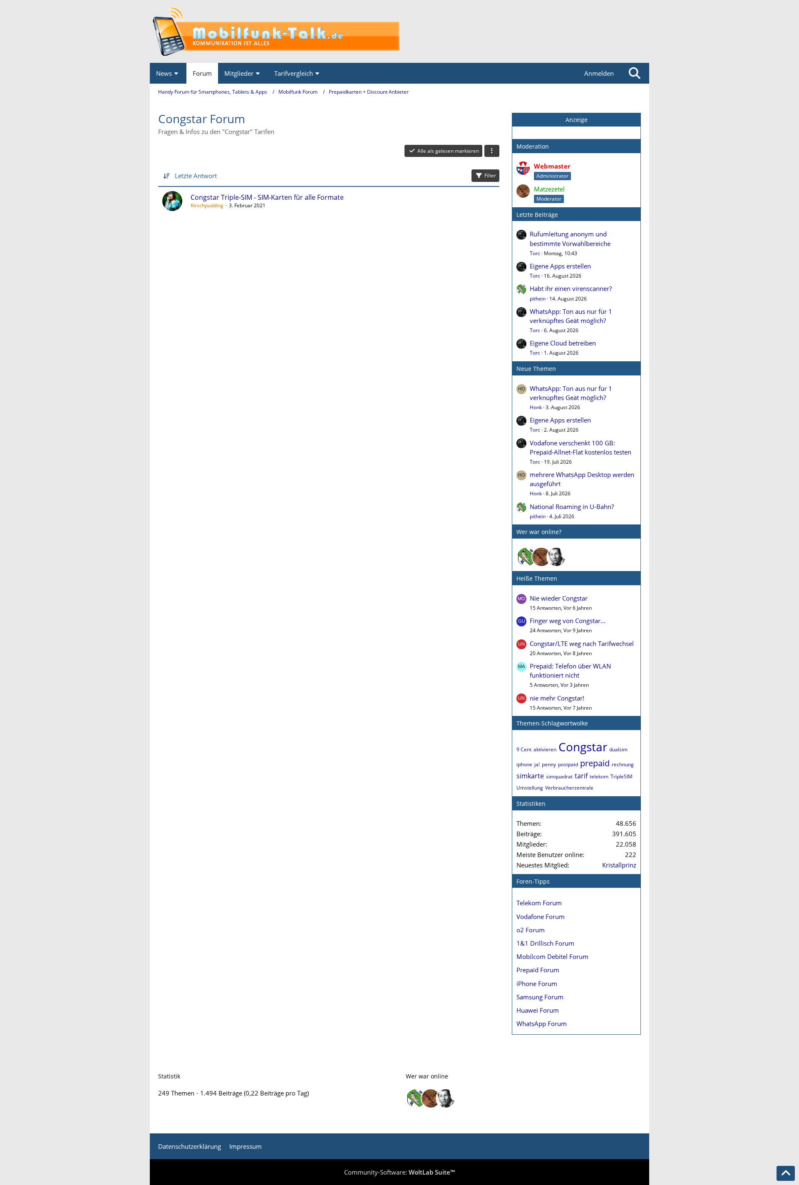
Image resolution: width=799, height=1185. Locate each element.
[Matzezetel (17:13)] (541, 557)
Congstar (582, 747)
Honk (536, 407)
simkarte (530, 775)
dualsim (618, 749)
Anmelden (599, 73)
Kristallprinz (619, 865)
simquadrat (559, 776)
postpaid (568, 764)
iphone (524, 764)
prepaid (595, 763)
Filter (490, 175)
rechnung (623, 764)
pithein (538, 298)
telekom (599, 776)
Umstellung (529, 787)
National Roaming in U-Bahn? (572, 506)
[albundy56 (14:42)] (556, 557)
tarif (581, 775)
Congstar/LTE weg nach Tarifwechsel (582, 643)
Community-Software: (399, 1172)
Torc (535, 253)
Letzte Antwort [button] (196, 175)
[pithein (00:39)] (526, 557)
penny (549, 764)
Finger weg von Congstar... (567, 620)
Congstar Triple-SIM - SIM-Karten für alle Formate (267, 197)
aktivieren (544, 749)
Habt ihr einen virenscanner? (571, 288)
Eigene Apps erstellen (560, 266)
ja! (537, 764)
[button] (491, 151)
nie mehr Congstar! (557, 698)
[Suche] (634, 73)
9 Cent (523, 749)
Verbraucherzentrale (569, 787)
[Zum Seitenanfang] (786, 1173)
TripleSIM (621, 776)
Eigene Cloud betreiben (563, 343)
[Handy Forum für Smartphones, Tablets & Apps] (399, 31)
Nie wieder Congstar (559, 598)
